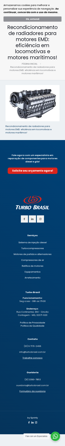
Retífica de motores (32, 266)
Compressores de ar (32, 260)
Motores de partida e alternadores (33, 254)
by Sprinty (32, 417)
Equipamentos (32, 271)
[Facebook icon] (29, 422)
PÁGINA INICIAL (29, 63)
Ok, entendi (32, 19)
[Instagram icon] (36, 422)
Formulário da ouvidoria (33, 391)
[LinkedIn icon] (32, 422)
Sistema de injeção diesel (32, 242)
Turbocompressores (32, 248)
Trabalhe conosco (32, 357)
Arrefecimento (32, 277)
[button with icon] (24, 219)
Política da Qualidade (32, 325)
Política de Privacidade (32, 322)
